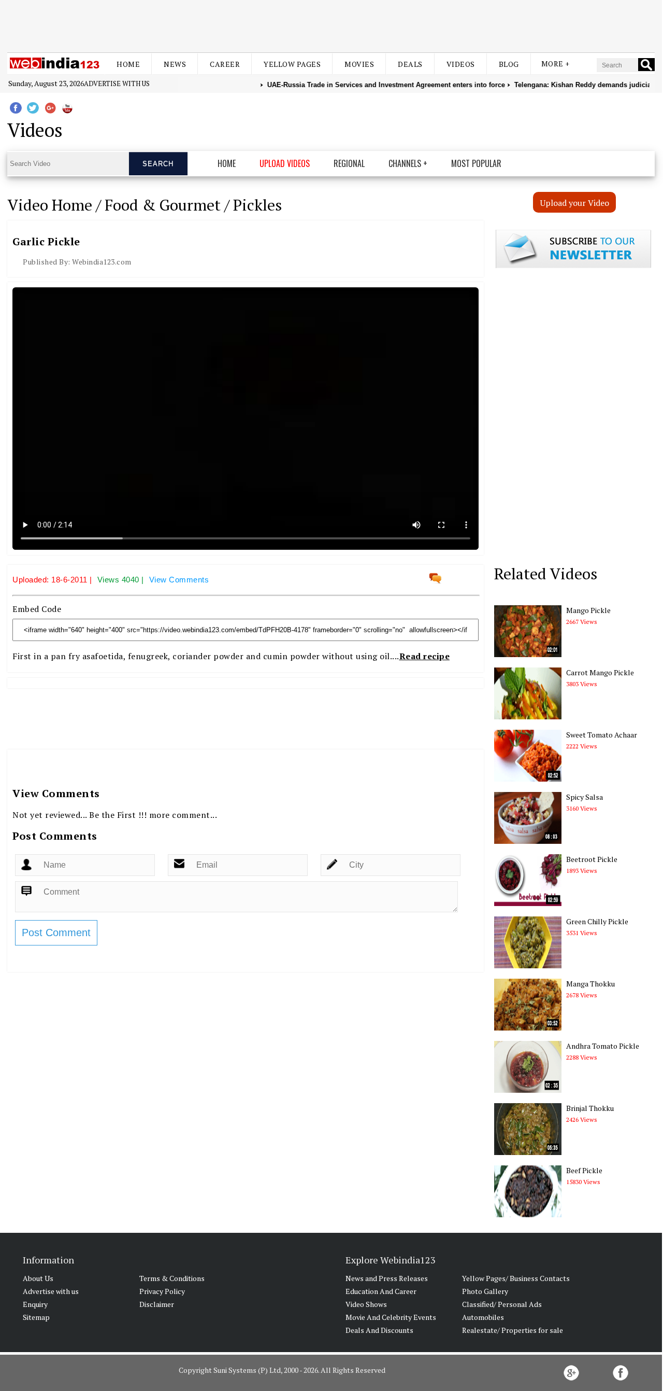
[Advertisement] (331, 25)
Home (128, 64)
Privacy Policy (162, 1291)
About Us (38, 1278)
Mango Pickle (588, 610)
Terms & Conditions (172, 1278)
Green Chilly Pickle (597, 921)
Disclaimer (156, 1304)
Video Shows (366, 1304)
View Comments (179, 579)
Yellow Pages (292, 64)
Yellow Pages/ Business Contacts (516, 1278)
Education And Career (380, 1291)
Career (225, 64)
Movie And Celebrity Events (390, 1317)
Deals (410, 64)
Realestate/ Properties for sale (512, 1330)
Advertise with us (117, 83)
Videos (460, 64)
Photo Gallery (485, 1291)
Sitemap (36, 1317)
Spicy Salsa (584, 797)
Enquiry (35, 1304)
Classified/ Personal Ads (502, 1304)
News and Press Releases (386, 1278)
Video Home (49, 204)
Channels (404, 163)
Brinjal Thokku (590, 1108)
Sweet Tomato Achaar (601, 735)
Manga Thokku (590, 984)
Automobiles (483, 1317)
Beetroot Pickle (591, 859)
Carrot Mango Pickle (600, 672)
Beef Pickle (584, 1170)
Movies (359, 64)
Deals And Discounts (379, 1330)
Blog (509, 64)
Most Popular (476, 163)
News (175, 64)
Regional (349, 163)
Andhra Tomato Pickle (602, 1046)
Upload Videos (285, 163)
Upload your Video (574, 202)
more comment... (183, 814)
